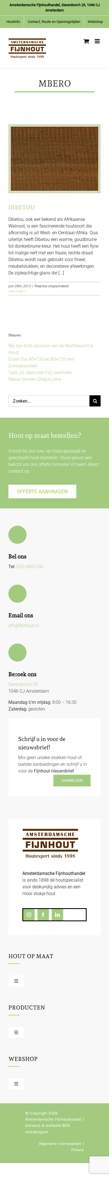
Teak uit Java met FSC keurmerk (40, 372)
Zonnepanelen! (23, 366)
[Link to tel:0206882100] (17, 535)
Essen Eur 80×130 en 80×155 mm (41, 359)
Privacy (77, 1149)
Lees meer (15, 291)
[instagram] (29, 914)
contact (15, 471)
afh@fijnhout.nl (23, 625)
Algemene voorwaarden (60, 1143)
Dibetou (21, 207)
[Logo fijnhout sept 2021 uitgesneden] (50, 830)
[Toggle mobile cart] (86, 41)
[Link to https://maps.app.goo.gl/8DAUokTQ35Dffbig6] (17, 652)
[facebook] (43, 914)
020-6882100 (29, 566)
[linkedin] (57, 914)
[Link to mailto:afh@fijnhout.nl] (17, 594)
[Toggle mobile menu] (98, 41)
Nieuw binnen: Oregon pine (34, 379)
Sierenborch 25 (23, 684)
